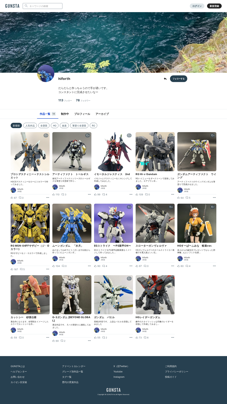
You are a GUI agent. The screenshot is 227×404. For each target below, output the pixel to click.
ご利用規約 (171, 366)
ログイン (197, 5)
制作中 (65, 113)
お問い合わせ (18, 376)
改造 (64, 125)
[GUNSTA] (12, 6)
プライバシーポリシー (176, 371)
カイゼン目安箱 (19, 382)
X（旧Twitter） (121, 366)
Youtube (118, 371)
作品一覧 (47, 113)
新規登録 (214, 5)
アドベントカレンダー (73, 366)
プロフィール (82, 113)
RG (93, 125)
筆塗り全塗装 (79, 125)
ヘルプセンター (19, 371)
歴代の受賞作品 (70, 382)
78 (83, 100)
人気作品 (30, 125)
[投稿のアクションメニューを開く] (48, 198)
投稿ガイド (171, 376)
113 (65, 100)
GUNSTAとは (18, 366)
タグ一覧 (66, 376)
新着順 (16, 125)
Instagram (119, 376)
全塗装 (43, 125)
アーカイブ (102, 113)
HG (54, 125)
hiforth (20, 189)
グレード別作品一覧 (72, 371)
